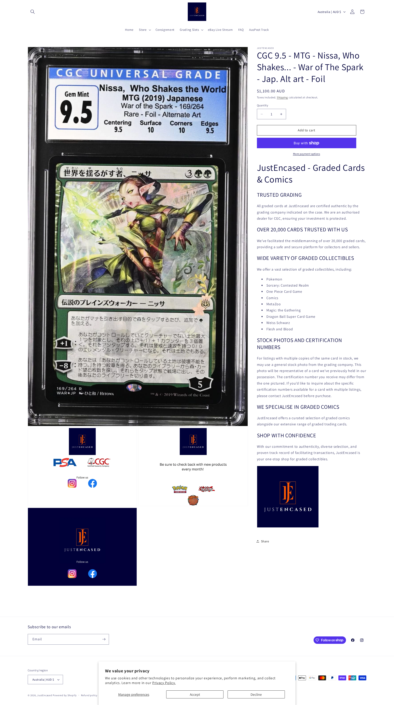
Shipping (282, 97)
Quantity (262, 105)
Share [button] (265, 541)
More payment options (306, 154)
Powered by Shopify (65, 695)
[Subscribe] (104, 639)
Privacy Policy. (164, 682)
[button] (33, 12)
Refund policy (89, 695)
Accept (195, 694)
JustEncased (44, 695)
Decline (256, 694)
